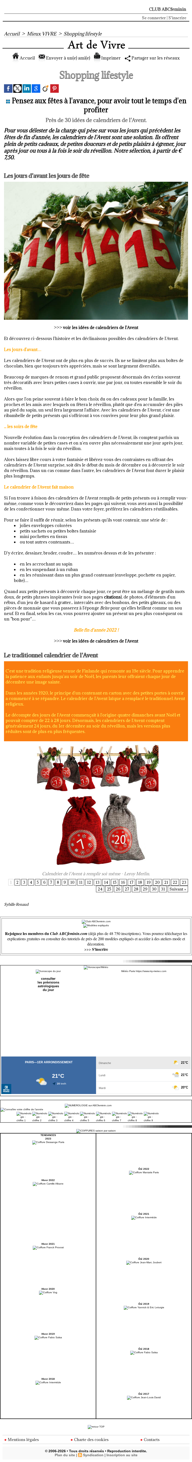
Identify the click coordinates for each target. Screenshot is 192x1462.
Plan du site (65, 1455)
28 (136, 889)
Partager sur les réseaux (155, 58)
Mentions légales (23, 1439)
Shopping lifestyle (83, 34)
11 (80, 882)
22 (175, 882)
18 (140, 882)
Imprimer (110, 58)
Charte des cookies (90, 1439)
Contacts (151, 1439)
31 (163, 889)
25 (109, 889)
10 (72, 882)
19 (148, 882)
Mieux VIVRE (41, 34)
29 (145, 889)
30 (154, 889)
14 (106, 882)
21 (166, 882)
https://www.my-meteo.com (151, 971)
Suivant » (178, 889)
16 (123, 882)
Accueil (12, 34)
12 (89, 882)
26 (118, 889)
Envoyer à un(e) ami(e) (67, 58)
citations (112, 597)
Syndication (93, 1455)
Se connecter (154, 17)
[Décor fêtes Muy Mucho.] (96, 183)
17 (132, 882)
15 (114, 882)
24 (100, 889)
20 (157, 882)
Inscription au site (122, 1455)
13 (98, 882)
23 (184, 882)
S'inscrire (177, 17)
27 (127, 889)
